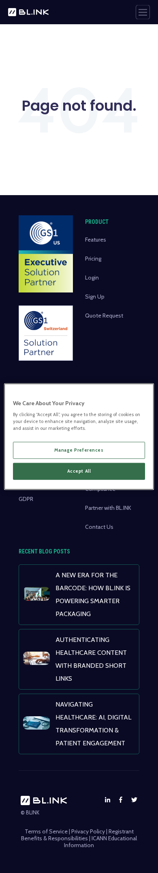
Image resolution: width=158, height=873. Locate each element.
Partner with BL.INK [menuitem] (108, 507)
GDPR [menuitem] (26, 499)
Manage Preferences (78, 450)
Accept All (79, 471)
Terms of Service (46, 831)
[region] (79, 436)
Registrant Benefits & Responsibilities (77, 835)
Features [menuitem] (95, 239)
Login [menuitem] (92, 277)
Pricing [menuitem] (93, 258)
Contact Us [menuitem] (99, 526)
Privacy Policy (88, 831)
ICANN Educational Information (100, 842)
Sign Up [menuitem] (95, 296)
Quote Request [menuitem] (104, 315)
